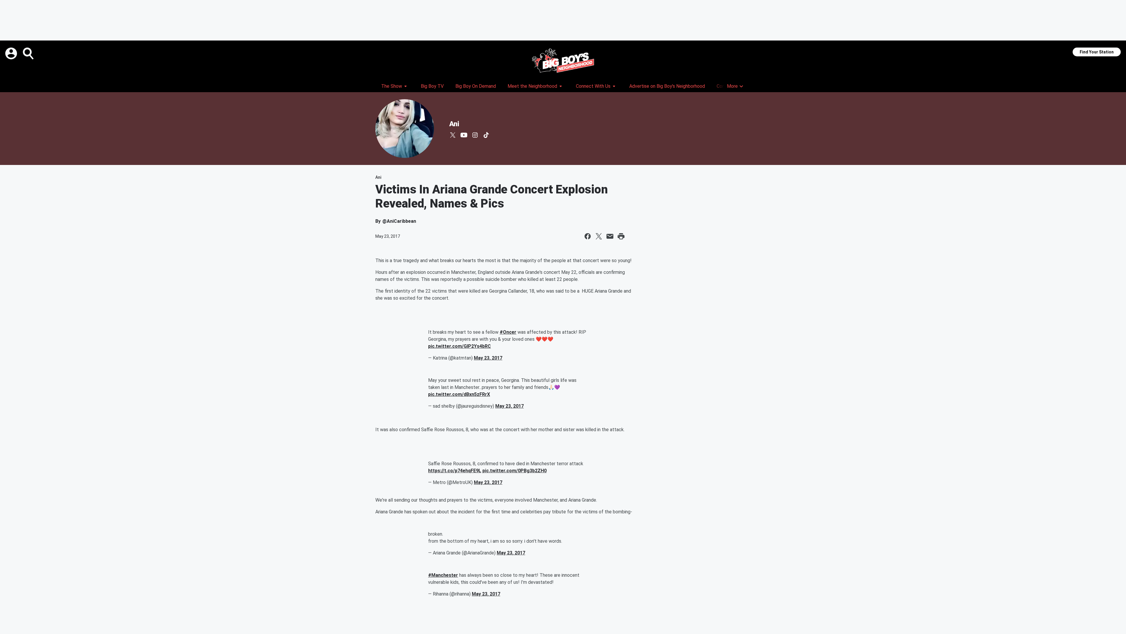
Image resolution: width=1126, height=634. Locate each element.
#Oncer (508, 332)
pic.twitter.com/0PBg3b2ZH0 (514, 470)
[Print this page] (621, 236)
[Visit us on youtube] (463, 135)
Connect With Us (593, 86)
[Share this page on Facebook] (588, 236)
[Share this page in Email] (610, 236)
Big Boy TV (432, 86)
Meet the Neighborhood (532, 86)
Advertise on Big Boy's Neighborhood (667, 86)
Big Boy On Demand (475, 86)
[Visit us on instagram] (475, 135)
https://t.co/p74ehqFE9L (454, 470)
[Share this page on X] (599, 236)
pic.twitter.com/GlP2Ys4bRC (459, 346)
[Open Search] (29, 53)
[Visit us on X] (452, 135)
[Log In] (11, 53)
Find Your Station (1097, 52)
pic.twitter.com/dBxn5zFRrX (459, 394)
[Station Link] (563, 60)
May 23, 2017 (488, 358)
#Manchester (443, 575)
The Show (391, 86)
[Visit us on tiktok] (486, 135)
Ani (454, 124)
